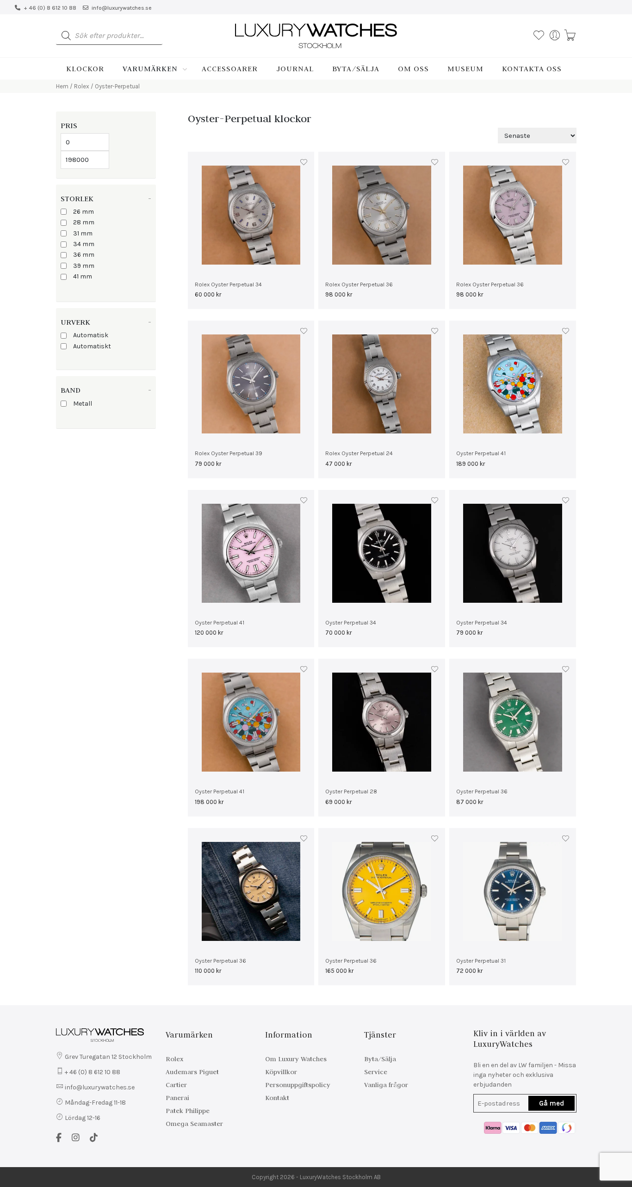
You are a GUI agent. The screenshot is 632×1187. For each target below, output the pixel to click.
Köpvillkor (281, 1072)
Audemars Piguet (192, 1072)
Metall (82, 404)
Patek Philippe (188, 1111)
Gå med (551, 1103)
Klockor (85, 68)
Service (375, 1072)
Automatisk (90, 335)
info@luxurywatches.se (122, 8)
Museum (465, 68)
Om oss (413, 68)
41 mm (82, 276)
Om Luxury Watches (296, 1059)
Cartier (176, 1085)
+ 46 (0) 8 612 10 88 (50, 8)
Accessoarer (230, 68)
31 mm (83, 233)
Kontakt (277, 1098)
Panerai (177, 1098)
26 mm (83, 212)
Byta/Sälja (355, 68)
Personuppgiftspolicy (297, 1085)
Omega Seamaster (194, 1123)
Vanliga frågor (386, 1085)
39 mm (83, 266)
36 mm (83, 255)
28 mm (83, 222)
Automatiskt (92, 346)
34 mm (83, 244)
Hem (62, 86)
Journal (295, 68)
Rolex (81, 86)
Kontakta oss (532, 68)
